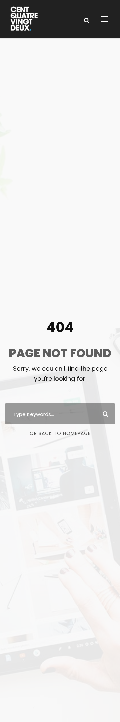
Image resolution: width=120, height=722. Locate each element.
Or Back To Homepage (60, 433)
